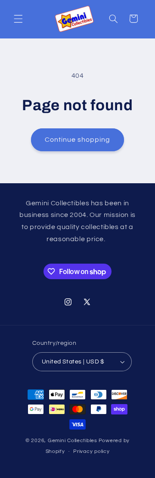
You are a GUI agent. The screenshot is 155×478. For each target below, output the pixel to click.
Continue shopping (78, 139)
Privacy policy (91, 451)
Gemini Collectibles (72, 440)
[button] (18, 19)
